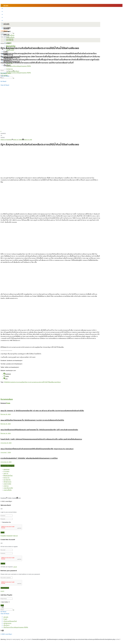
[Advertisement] (26, 386)
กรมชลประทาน (14, 382)
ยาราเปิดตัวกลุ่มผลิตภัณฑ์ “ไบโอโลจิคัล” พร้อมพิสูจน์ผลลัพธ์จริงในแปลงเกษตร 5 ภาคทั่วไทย (29, 458)
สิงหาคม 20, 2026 (6, 424)
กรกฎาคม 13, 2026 (6, 462)
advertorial (6, 469)
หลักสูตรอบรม (7, 14)
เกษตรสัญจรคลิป (8, 488)
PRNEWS (7, 382)
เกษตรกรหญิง (7, 484)
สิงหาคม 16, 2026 (6, 433)
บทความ (6, 34)
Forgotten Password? (7, 535)
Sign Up (15, 535)
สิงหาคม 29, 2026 (6, 414)
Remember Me (6, 522)
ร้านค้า (5, 8)
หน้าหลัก (5, 5)
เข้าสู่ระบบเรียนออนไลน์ (10, 11)
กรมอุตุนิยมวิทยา (23, 382)
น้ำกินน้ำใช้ (46, 382)
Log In (15, 567)
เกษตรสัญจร (4, 30)
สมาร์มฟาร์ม (7, 479)
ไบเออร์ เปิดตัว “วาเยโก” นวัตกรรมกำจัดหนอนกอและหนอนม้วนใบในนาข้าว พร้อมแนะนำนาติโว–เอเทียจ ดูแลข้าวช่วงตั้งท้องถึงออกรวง (41, 439)
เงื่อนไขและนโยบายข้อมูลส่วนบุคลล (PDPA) (15, 20)
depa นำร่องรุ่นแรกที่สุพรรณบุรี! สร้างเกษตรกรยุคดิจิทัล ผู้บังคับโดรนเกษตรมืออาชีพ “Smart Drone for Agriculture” (37, 449)
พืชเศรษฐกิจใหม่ (10, 46)
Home (2, 43)
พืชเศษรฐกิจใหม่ (8, 475)
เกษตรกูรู (6, 486)
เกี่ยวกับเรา (6, 17)
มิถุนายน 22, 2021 (6, 73)
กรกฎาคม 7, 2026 (6, 452)
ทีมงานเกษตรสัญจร (13, 71)
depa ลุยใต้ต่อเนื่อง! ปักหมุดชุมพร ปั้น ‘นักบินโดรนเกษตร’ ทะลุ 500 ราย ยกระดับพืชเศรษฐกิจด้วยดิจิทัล (32, 420)
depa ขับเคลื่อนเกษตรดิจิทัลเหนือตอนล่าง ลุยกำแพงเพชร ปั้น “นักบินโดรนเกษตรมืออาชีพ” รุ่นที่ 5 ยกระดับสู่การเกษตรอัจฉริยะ (39, 430)
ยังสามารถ (6, 477)
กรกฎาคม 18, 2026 (6, 443)
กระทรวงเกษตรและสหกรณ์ (35, 382)
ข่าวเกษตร (7, 43)
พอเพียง (51, 382)
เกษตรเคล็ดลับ (10, 35)
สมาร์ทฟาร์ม (9, 40)
